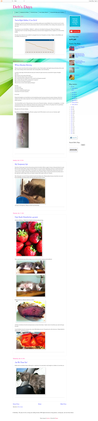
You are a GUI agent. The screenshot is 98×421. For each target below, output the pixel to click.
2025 (72, 107)
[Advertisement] (77, 176)
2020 (72, 117)
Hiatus (73, 90)
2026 (72, 86)
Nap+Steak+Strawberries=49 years (26, 217)
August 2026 (74, 88)
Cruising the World (24, 12)
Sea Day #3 (77, 75)
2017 (72, 123)
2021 (72, 115)
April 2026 (74, 98)
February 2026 (74, 102)
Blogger (56, 418)
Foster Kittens (34, 12)
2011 (72, 133)
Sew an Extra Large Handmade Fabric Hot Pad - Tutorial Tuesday (80, 62)
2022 (72, 113)
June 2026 (74, 94)
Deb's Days (22, 7)
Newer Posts (16, 404)
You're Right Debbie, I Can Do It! (26, 20)
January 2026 (74, 104)
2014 (72, 127)
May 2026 (74, 96)
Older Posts (63, 404)
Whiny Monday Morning (23, 65)
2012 (72, 131)
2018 (72, 121)
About (17, 12)
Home (39, 404)
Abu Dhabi (77, 68)
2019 (72, 119)
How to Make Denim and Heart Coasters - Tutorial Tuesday (79, 47)
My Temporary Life (21, 164)
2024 (72, 109)
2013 (72, 129)
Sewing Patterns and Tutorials (57, 12)
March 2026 (74, 100)
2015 (72, 125)
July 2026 (73, 92)
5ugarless (48, 418)
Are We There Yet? (21, 362)
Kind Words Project (43, 12)
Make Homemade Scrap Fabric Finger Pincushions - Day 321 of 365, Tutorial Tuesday (80, 55)
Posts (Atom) (20, 406)
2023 (72, 111)
